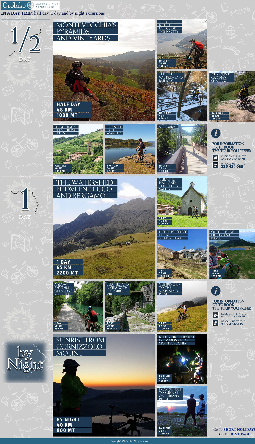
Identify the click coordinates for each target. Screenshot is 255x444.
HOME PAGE (239, 434)
